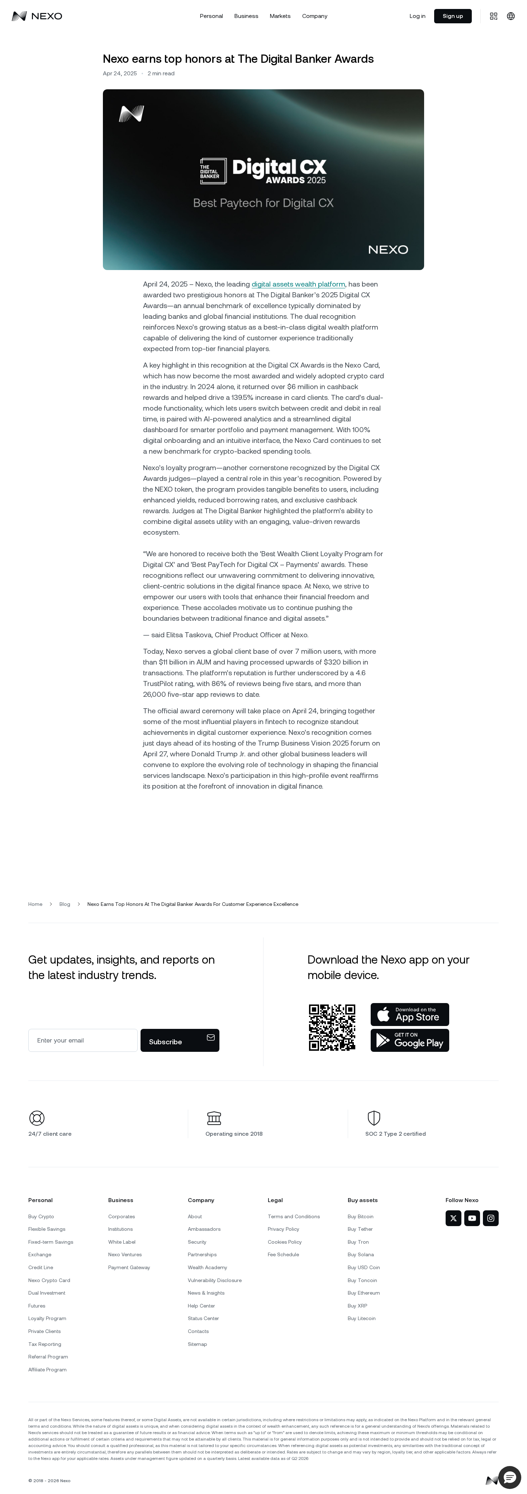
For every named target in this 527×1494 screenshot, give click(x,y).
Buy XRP (357, 1306)
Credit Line (40, 1267)
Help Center (201, 1306)
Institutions (120, 1229)
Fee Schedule (283, 1254)
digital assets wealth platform (298, 284)
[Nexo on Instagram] (491, 1218)
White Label (122, 1242)
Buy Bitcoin (361, 1216)
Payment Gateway (129, 1267)
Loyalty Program (47, 1318)
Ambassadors (204, 1229)
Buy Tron (358, 1242)
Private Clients (44, 1331)
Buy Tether (360, 1229)
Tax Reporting (44, 1344)
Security (197, 1242)
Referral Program (48, 1357)
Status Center (203, 1318)
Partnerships (202, 1254)
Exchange (39, 1254)
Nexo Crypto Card (49, 1280)
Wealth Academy (207, 1267)
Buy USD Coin (364, 1267)
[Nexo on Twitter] (453, 1218)
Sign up (453, 16)
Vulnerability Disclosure (215, 1280)
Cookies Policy (285, 1242)
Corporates (121, 1216)
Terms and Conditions (294, 1216)
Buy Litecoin (362, 1318)
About (195, 1216)
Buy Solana (361, 1254)
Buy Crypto (41, 1216)
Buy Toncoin (362, 1280)
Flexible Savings (46, 1229)
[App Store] (410, 1014)
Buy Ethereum (364, 1293)
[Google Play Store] (410, 1040)
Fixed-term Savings (50, 1242)
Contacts (198, 1331)
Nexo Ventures (125, 1254)
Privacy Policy (283, 1229)
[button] (509, 1477)
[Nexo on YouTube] (472, 1218)
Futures (36, 1306)
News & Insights (206, 1293)
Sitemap (197, 1344)
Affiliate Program (47, 1369)
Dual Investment (46, 1293)
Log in (418, 16)
